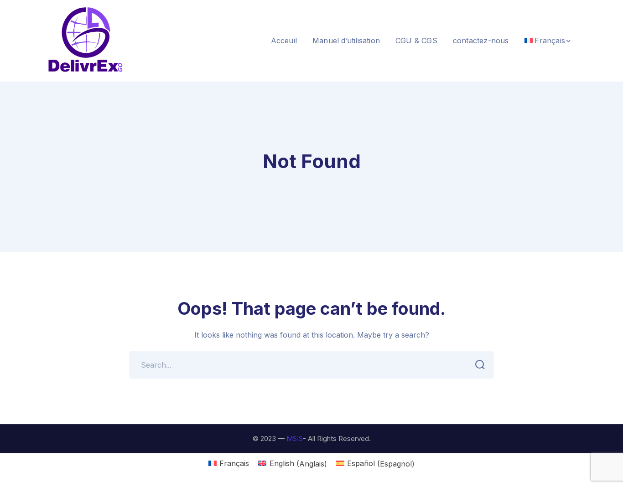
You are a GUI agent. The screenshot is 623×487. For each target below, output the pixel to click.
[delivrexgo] (86, 40)
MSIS (294, 438)
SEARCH (480, 364)
